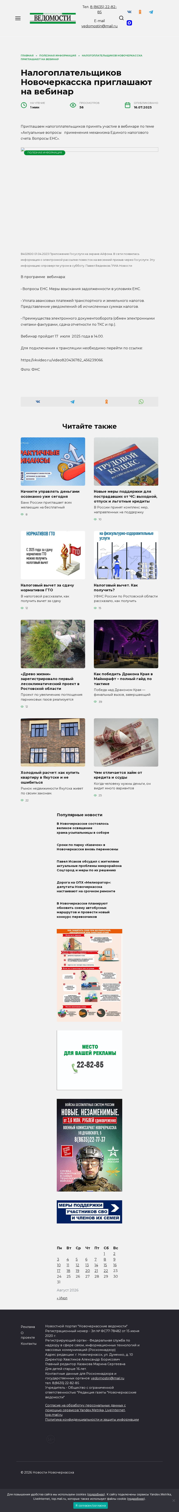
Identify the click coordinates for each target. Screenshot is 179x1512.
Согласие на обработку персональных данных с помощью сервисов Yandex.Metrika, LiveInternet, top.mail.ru (85, 1410)
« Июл (62, 1298)
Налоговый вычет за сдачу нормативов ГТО (47, 587)
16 (115, 1265)
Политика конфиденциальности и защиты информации (92, 1420)
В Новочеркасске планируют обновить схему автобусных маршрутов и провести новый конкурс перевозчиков (83, 910)
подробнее (96, 1494)
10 (59, 1265)
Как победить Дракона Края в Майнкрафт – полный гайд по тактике (123, 679)
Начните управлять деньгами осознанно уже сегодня (50, 493)
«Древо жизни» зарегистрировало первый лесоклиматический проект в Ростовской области (50, 681)
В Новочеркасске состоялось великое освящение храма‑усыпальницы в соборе (83, 828)
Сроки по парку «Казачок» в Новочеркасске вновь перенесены (87, 847)
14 (96, 1265)
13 (87, 1265)
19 (77, 1271)
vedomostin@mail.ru (99, 26)
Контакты (28, 1344)
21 (96, 1271)
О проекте (28, 1335)
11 (68, 1265)
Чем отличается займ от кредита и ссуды (118, 774)
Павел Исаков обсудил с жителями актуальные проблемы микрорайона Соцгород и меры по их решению (89, 866)
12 (77, 1265)
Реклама (28, 1327)
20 (87, 1271)
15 (105, 1265)
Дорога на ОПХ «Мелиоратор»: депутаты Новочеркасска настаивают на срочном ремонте (86, 886)
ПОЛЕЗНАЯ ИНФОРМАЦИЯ (45, 152)
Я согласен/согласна (91, 1505)
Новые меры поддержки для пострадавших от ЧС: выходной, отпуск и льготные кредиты (125, 496)
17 (58, 1271)
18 (68, 1271)
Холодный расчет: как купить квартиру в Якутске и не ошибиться (50, 777)
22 (106, 1271)
